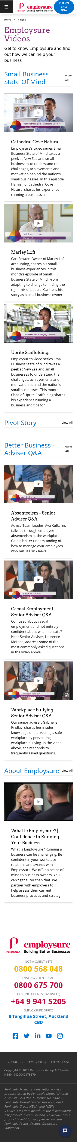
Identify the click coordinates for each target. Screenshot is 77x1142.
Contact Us (15, 1062)
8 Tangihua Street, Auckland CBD (38, 1019)
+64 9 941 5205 (38, 1001)
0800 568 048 (38, 969)
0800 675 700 (38, 985)
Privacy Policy (36, 1062)
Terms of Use (60, 1062)
